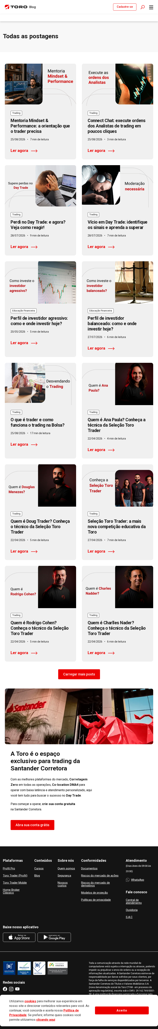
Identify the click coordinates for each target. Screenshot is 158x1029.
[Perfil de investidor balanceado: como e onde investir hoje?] (117, 282)
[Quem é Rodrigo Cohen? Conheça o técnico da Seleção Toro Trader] (40, 587)
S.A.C (129, 917)
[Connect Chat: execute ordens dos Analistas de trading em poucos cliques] (117, 85)
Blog (37, 875)
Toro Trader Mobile (15, 882)
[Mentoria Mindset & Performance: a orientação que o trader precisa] (40, 85)
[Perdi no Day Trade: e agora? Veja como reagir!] (40, 186)
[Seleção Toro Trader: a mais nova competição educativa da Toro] (117, 485)
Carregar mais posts (79, 674)
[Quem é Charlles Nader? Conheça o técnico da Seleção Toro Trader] (117, 587)
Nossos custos (63, 884)
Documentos (89, 868)
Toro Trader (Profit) (15, 875)
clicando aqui (45, 1020)
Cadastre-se (125, 6)
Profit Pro (9, 868)
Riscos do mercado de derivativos (95, 884)
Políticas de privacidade (96, 899)
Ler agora (19, 150)
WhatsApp (137, 880)
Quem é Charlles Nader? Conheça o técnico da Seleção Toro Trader (116, 628)
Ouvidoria (132, 910)
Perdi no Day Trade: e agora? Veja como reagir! (38, 225)
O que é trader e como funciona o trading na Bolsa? (37, 422)
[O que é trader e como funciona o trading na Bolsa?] (40, 384)
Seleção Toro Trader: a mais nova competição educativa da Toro (116, 527)
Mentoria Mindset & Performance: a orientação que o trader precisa (40, 126)
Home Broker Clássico (11, 891)
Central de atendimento (134, 901)
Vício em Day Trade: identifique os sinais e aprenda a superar (117, 225)
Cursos (39, 868)
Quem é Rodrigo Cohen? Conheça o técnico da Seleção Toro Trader (39, 628)
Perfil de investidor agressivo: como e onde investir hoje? (39, 321)
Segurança (64, 875)
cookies (30, 1001)
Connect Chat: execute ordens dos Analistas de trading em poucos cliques (116, 126)
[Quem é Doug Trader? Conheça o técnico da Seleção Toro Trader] (40, 485)
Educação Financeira (23, 310)
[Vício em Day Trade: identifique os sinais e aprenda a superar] (117, 186)
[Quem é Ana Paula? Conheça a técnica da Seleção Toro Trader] (117, 384)
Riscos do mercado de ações (99, 875)
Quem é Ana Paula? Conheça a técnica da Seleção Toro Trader (116, 425)
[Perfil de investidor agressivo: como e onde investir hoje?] (40, 282)
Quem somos (66, 868)
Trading (16, 113)
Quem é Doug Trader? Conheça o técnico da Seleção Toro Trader (40, 527)
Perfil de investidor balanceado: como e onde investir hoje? (112, 324)
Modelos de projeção (94, 892)
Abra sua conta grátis (32, 825)
